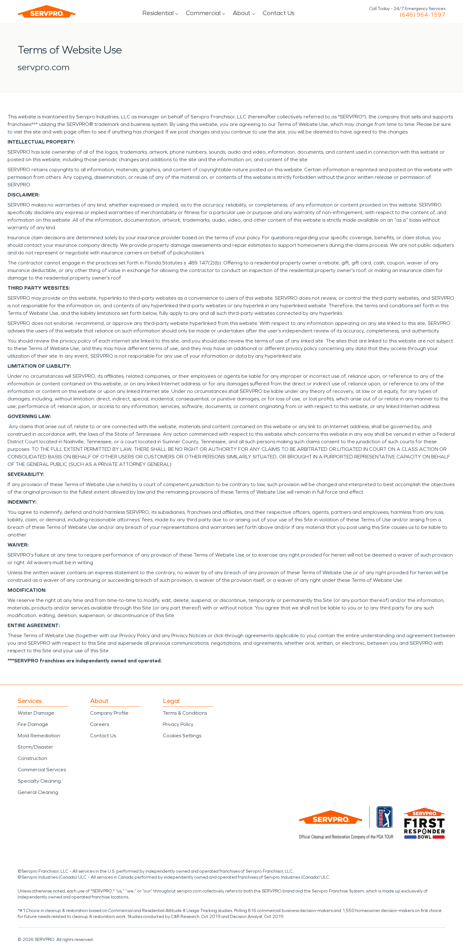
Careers (99, 724)
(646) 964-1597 (422, 14)
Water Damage (36, 713)
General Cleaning (38, 792)
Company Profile (109, 713)
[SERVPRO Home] (47, 11)
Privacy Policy (178, 724)
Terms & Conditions (185, 713)
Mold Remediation (39, 736)
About (241, 13)
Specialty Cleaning (39, 781)
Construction (32, 758)
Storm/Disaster (35, 747)
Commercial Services (42, 770)
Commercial (203, 13)
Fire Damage (33, 724)
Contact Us (278, 13)
